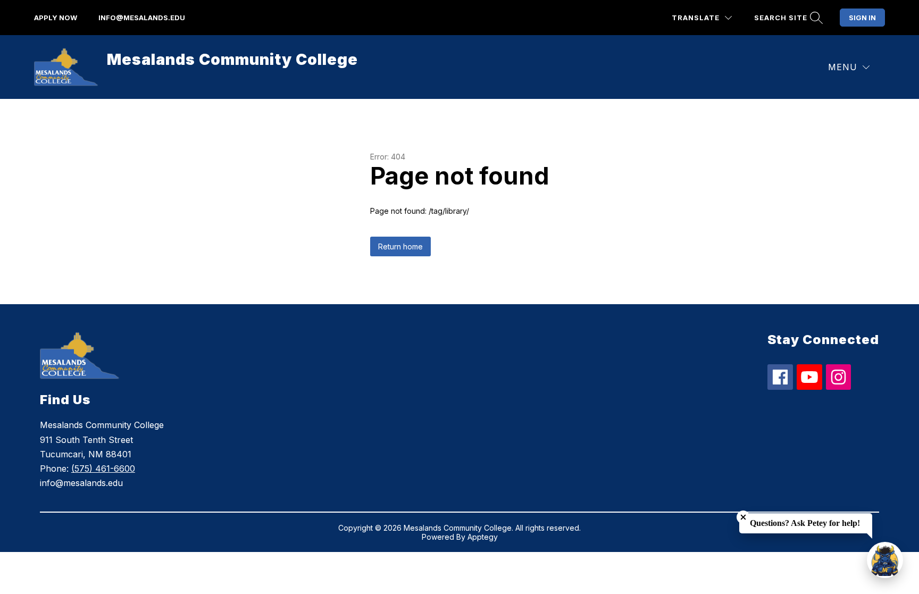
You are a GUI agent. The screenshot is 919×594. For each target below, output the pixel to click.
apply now (55, 17)
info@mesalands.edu (141, 17)
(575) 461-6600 (103, 468)
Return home (400, 246)
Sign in (862, 17)
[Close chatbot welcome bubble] (743, 517)
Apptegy (482, 536)
